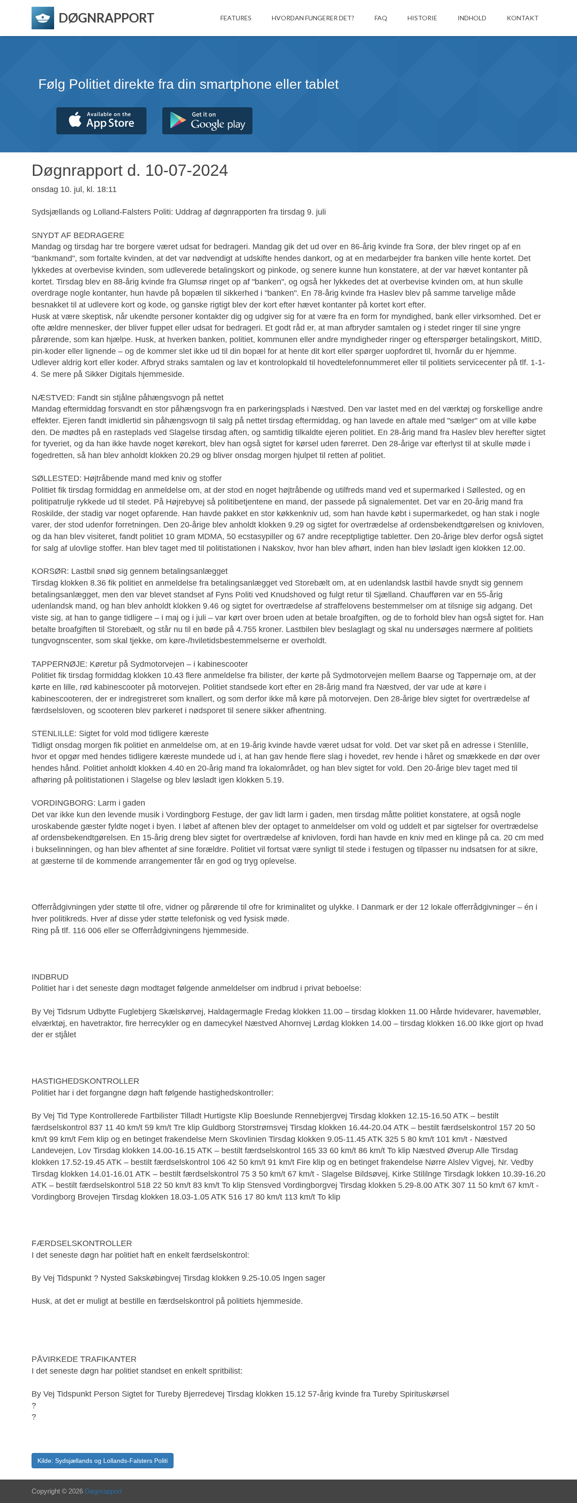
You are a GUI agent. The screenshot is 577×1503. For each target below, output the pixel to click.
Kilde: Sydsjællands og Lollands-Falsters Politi (102, 1460)
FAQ (381, 18)
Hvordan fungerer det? (313, 18)
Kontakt (523, 18)
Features (236, 18)
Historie (422, 18)
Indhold (472, 18)
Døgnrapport (103, 1491)
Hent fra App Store (101, 120)
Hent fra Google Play (207, 120)
